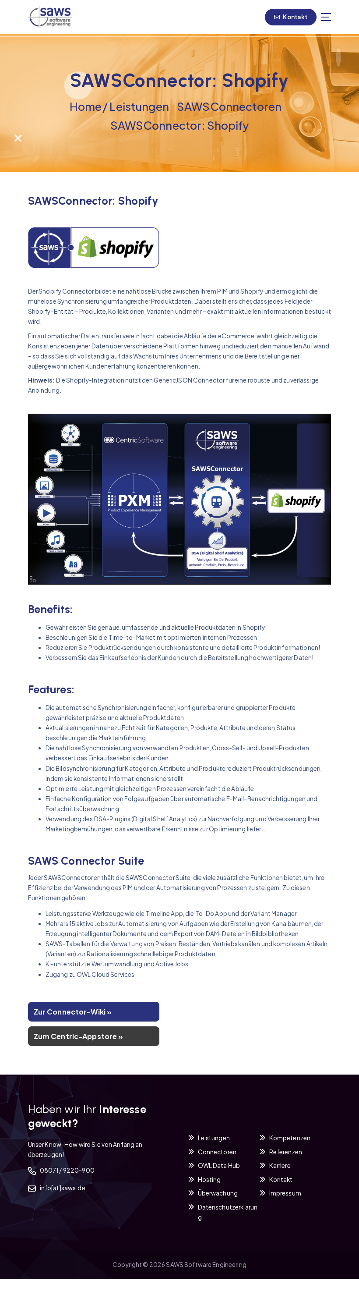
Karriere (280, 1165)
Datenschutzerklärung (228, 1212)
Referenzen (285, 1152)
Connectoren (217, 1152)
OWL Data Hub (219, 1165)
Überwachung (218, 1193)
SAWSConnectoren (229, 106)
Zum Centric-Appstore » (78, 1036)
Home (86, 106)
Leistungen (139, 106)
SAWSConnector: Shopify (179, 125)
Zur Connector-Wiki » (73, 1011)
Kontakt (294, 17)
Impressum (285, 1193)
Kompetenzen (290, 1138)
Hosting (209, 1179)
